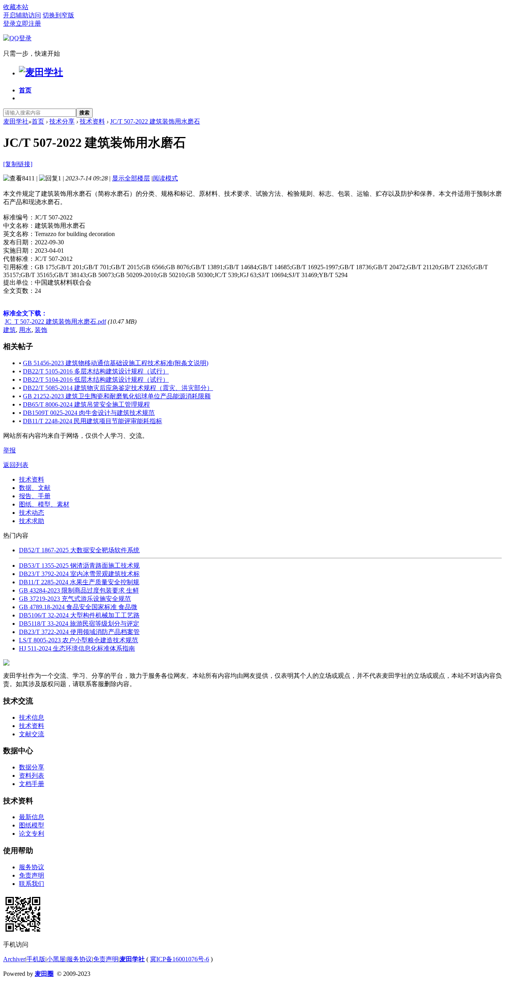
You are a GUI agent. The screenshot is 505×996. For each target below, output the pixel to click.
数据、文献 (34, 487)
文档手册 (31, 783)
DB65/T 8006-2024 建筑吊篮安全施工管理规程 (86, 404)
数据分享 (31, 767)
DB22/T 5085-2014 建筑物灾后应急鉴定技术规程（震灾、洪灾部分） (118, 388)
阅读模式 (165, 178)
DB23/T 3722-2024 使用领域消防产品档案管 (79, 631)
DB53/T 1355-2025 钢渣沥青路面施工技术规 (79, 565)
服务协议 (31, 867)
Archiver (14, 959)
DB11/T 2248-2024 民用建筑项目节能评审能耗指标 (92, 421)
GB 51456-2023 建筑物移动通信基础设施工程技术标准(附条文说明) (115, 363)
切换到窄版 (58, 15)
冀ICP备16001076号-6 (179, 959)
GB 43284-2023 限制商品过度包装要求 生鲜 (79, 590)
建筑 (9, 329)
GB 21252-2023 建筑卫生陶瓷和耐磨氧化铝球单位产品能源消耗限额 (117, 396)
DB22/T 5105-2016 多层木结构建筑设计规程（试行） (96, 371)
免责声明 (31, 875)
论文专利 (31, 833)
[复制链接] (17, 164)
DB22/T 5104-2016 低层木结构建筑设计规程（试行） (96, 379)
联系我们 (31, 883)
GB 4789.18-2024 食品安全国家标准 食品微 (78, 607)
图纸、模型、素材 (44, 504)
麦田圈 (44, 973)
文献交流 (31, 734)
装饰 (41, 329)
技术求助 (31, 521)
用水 (25, 329)
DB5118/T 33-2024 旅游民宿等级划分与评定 (79, 623)
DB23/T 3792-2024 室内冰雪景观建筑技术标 (79, 573)
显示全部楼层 (131, 178)
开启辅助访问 (22, 15)
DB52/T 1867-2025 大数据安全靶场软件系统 (79, 550)
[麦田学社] (41, 72)
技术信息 (31, 717)
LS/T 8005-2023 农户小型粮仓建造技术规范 (78, 640)
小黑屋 (56, 959)
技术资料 (92, 121)
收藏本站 (15, 7)
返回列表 (15, 464)
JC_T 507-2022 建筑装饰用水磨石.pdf (55, 321)
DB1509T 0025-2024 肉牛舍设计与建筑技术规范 (89, 412)
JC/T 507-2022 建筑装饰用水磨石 (155, 121)
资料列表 (31, 775)
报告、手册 (34, 496)
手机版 (35, 959)
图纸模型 (31, 825)
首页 (25, 90)
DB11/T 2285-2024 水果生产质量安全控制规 (79, 582)
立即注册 (28, 23)
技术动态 (31, 512)
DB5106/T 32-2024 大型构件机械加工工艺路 (79, 615)
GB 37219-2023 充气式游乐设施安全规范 (75, 598)
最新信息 (31, 817)
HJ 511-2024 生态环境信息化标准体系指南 (77, 648)
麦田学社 (15, 121)
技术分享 (62, 121)
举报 (9, 450)
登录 (9, 23)
